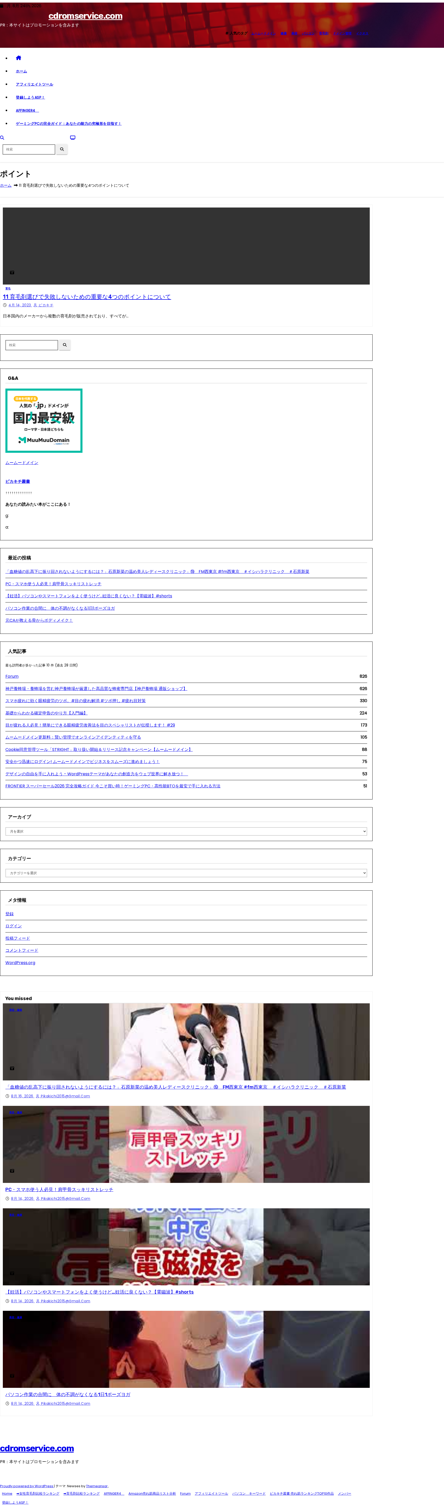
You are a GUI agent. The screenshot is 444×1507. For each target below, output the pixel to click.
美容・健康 (15, 1010)
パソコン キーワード (249, 1493)
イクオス (362, 33)
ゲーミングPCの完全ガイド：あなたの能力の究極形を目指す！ (69, 123)
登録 (9, 914)
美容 (294, 33)
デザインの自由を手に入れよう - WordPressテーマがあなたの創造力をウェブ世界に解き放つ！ (96, 774)
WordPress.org (20, 963)
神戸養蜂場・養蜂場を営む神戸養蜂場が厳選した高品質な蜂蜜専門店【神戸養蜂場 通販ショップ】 (96, 689)
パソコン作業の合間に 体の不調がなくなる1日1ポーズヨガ (60, 608)
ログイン (13, 926)
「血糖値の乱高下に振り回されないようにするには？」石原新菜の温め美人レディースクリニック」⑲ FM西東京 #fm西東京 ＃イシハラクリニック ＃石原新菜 (157, 571)
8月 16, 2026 (22, 1096)
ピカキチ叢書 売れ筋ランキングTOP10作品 (302, 1493)
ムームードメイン (263, 33)
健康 (284, 33)
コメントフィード (21, 950)
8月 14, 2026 (23, 1198)
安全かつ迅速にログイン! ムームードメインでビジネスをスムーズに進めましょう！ (82, 762)
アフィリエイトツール (34, 84)
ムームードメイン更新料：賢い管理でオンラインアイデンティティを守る (73, 737)
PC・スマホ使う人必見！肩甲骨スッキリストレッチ (53, 584)
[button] (2, 138)
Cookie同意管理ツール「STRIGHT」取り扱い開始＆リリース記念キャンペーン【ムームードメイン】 (99, 749)
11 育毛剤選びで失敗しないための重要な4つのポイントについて (87, 296)
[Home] (191, 58)
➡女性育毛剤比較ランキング (37, 1493)
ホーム (21, 71)
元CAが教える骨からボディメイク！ (39, 620)
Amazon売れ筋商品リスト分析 (152, 1493)
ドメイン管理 (342, 33)
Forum (11, 676)
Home (7, 1493)
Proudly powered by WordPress (27, 1486)
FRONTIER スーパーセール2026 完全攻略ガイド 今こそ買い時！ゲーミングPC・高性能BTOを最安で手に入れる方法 (112, 786)
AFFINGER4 (27, 110)
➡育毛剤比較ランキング (81, 1493)
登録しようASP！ (30, 97)
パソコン (308, 33)
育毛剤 (323, 33)
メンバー (344, 1493)
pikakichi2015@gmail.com (65, 1096)
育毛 (8, 288)
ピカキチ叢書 (17, 481)
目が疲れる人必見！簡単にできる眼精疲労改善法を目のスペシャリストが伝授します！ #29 (90, 725)
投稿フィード (17, 938)
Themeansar (97, 1486)
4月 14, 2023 (20, 305)
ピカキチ (45, 305)
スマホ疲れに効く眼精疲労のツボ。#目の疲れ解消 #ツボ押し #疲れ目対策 (75, 701)
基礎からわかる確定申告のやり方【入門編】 (46, 713)
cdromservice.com (85, 16)
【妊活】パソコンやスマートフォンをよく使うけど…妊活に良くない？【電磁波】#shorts (88, 596)
